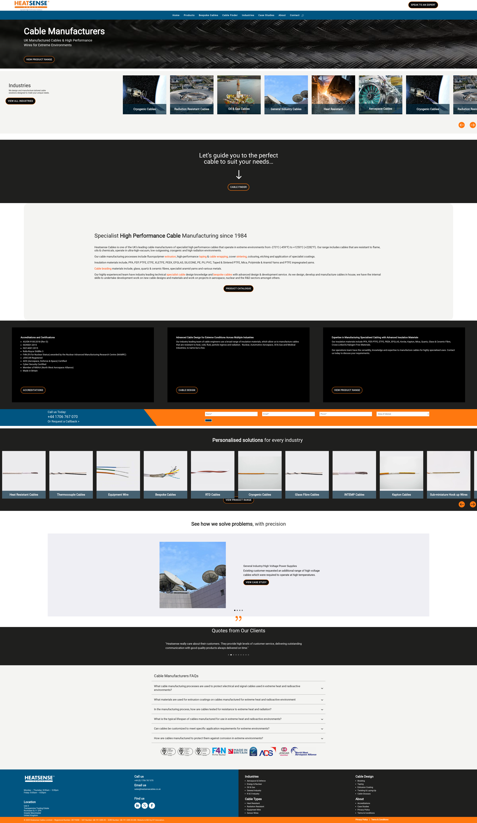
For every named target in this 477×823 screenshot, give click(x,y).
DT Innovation (158, 820)
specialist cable (176, 274)
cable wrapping (219, 256)
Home (176, 15)
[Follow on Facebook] (152, 806)
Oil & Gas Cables (192, 109)
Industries (248, 15)
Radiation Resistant (255, 806)
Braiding (361, 781)
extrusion (170, 256)
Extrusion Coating (365, 787)
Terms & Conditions (366, 813)
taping (203, 256)
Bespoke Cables (208, 15)
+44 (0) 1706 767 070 (143, 780)
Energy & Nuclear (254, 784)
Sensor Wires (252, 813)
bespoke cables (222, 274)
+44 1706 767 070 (63, 416)
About (282, 15)
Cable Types (253, 799)
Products (189, 15)
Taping (361, 784)
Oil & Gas (251, 787)
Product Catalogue (238, 288)
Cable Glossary (364, 794)
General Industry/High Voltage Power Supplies (270, 566)
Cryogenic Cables (381, 109)
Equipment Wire (254, 810)
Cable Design (187, 390)
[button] (461, 124)
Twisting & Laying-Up (367, 790)
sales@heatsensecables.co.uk (147, 789)
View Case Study (256, 582)
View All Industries (20, 101)
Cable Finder (230, 15)
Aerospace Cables (333, 108)
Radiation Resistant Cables (144, 109)
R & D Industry (253, 794)
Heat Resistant (286, 109)
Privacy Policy (364, 810)
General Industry (254, 790)
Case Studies (266, 15)
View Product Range (39, 59)
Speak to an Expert (423, 4)
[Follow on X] (145, 806)
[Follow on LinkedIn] (137, 806)
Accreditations (33, 390)
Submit (208, 420)
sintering (241, 256)
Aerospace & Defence (256, 781)
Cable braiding (102, 268)
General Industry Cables (239, 109)
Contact (295, 15)
